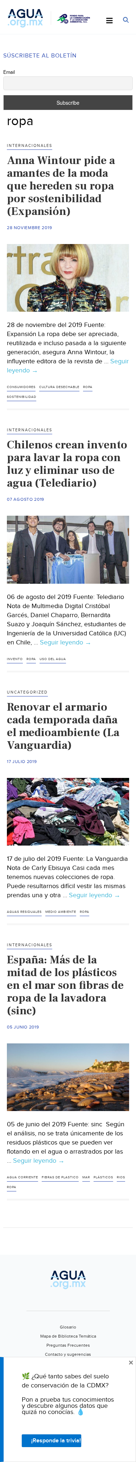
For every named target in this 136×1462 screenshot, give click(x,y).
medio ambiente (60, 912)
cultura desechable (59, 387)
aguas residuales (24, 912)
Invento (15, 659)
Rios (121, 1177)
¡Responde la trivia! (56, 1440)
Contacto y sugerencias (68, 1354)
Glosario (68, 1327)
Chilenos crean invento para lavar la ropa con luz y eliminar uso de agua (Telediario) (67, 464)
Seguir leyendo (65, 643)
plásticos (103, 1177)
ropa (87, 387)
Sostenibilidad (21, 397)
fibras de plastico (60, 1177)
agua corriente (22, 1177)
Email (9, 72)
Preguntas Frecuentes (68, 1345)
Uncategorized (27, 692)
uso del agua (53, 659)
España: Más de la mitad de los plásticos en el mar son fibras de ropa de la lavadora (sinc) (65, 985)
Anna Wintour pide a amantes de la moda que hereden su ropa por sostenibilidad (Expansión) (61, 186)
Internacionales (29, 145)
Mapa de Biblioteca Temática (68, 1336)
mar (86, 1177)
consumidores (21, 387)
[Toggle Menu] (109, 21)
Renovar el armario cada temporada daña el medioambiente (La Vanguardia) (63, 726)
